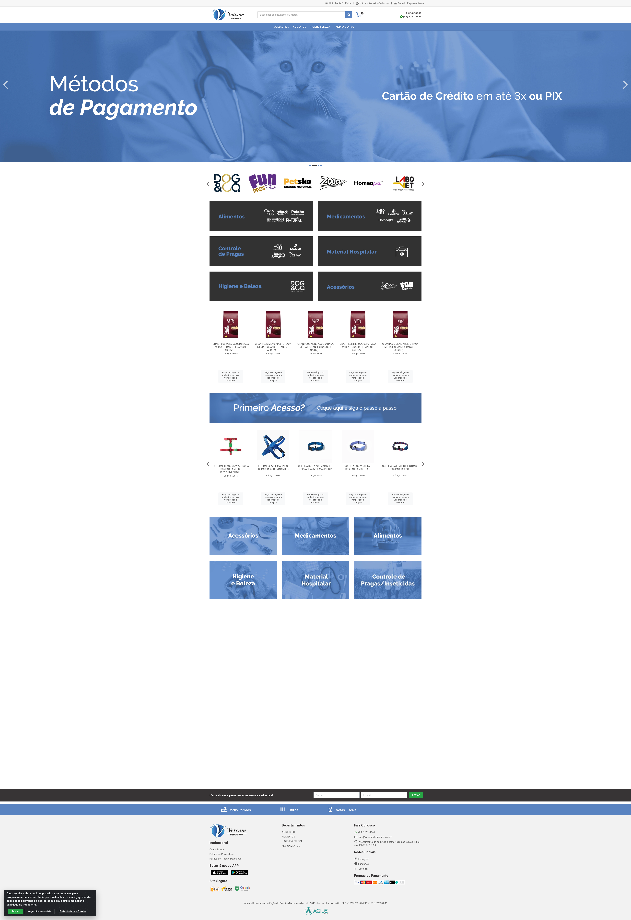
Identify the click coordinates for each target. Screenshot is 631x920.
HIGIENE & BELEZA (292, 841)
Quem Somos (217, 849)
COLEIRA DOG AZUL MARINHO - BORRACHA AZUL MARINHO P (315, 468)
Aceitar (15, 911)
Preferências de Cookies (72, 911)
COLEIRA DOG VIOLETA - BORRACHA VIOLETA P (357, 468)
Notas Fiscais (345, 810)
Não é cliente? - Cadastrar (374, 3)
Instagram (363, 859)
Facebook (363, 863)
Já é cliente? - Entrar (340, 3)
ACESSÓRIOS (289, 832)
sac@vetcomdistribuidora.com (375, 837)
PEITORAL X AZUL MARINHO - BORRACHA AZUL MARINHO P (273, 468)
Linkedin (363, 868)
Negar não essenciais (39, 911)
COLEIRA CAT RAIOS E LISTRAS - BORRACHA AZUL (400, 468)
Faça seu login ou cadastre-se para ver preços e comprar (230, 376)
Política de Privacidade (222, 854)
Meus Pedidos (240, 810)
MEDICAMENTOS (291, 845)
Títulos (292, 810)
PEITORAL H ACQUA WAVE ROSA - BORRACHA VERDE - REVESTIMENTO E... (231, 469)
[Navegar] (5, 85)
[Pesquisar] (348, 14)
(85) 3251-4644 (412, 16)
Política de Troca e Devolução (226, 858)
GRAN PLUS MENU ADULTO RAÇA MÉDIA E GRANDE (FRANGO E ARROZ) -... (231, 347)
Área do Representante (410, 3)
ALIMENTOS (288, 836)
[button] (310, 165)
